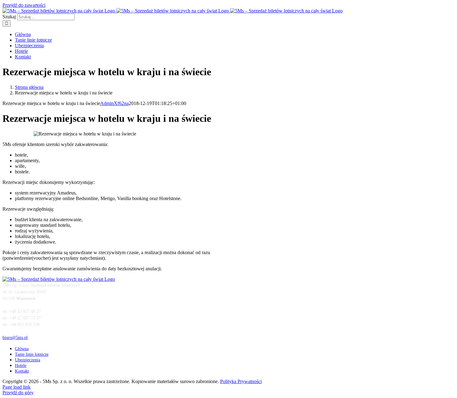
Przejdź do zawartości (23, 5)
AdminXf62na (114, 103)
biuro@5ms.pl (15, 337)
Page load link (16, 387)
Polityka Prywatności (241, 381)
